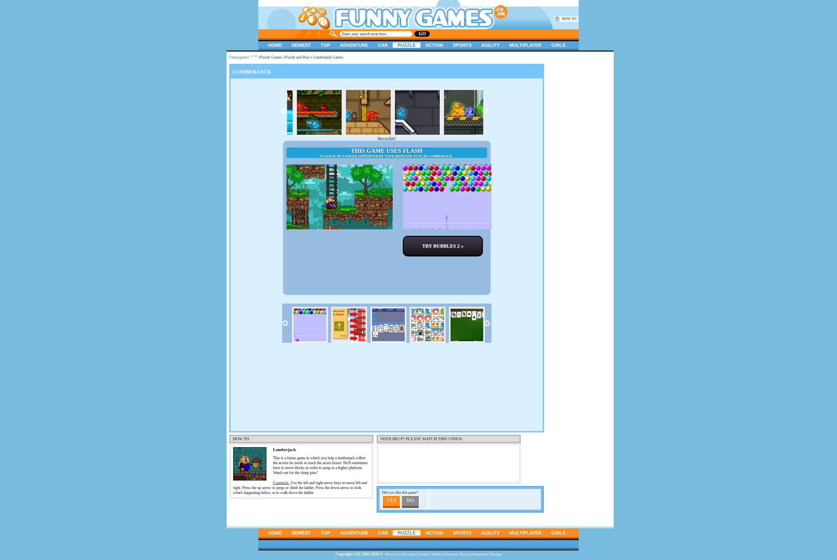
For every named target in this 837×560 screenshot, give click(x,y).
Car (383, 45)
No (410, 500)
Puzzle (407, 45)
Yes (391, 500)
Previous (284, 111)
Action (434, 45)
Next (485, 111)
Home (275, 45)
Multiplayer (525, 45)
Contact (423, 554)
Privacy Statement (473, 554)
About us (392, 554)
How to (569, 19)
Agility (490, 45)
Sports (462, 45)
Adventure (354, 45)
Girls (558, 45)
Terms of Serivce (444, 554)
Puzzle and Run (297, 57)
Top (325, 45)
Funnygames (243, 57)
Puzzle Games (271, 57)
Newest (301, 45)
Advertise (408, 554)
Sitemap (496, 554)
